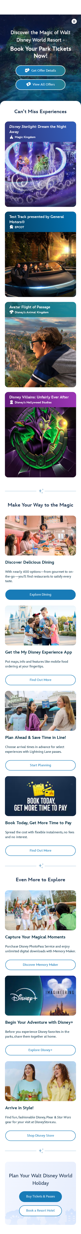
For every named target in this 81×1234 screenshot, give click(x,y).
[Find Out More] (40, 625)
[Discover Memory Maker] (40, 910)
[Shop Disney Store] (40, 1081)
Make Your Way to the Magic (40, 505)
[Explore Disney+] (40, 996)
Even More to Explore (40, 880)
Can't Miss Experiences (40, 111)
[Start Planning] (40, 711)
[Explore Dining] (40, 535)
